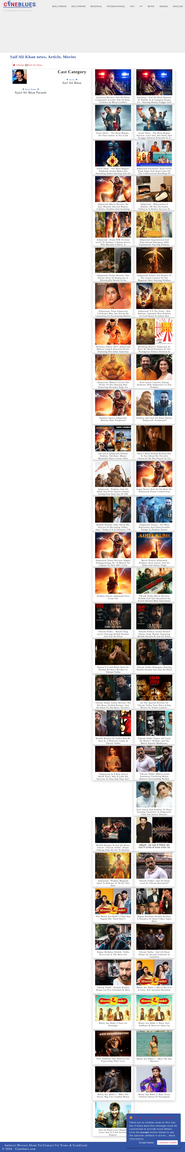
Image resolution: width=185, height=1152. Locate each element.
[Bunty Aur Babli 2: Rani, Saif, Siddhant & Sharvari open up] (154, 1008)
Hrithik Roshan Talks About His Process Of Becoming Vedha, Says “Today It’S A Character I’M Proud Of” (113, 528)
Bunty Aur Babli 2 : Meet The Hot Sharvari (154, 1060)
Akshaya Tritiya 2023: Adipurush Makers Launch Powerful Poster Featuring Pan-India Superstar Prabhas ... (113, 350)
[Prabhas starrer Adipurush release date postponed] (113, 403)
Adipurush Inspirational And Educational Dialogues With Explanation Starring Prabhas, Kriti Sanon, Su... (154, 243)
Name (21, 65)
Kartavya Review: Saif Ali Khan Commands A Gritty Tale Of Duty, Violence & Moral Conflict (113, 99)
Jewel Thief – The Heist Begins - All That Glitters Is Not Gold (113, 134)
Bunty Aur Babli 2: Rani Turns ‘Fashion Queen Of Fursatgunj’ (154, 1095)
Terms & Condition (73, 1145)
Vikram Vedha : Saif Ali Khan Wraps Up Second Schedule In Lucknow (154, 954)
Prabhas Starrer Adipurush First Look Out (113, 597)
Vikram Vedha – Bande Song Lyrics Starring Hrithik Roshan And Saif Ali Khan (113, 634)
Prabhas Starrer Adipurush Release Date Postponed (113, 419)
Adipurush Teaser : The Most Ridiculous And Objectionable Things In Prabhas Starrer (154, 527)
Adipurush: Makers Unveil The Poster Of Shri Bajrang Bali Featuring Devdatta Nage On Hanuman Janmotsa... (113, 386)
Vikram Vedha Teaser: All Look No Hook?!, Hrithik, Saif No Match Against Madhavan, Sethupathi (154, 742)
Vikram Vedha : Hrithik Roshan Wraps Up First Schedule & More (113, 988)
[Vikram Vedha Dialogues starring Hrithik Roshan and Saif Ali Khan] (154, 652)
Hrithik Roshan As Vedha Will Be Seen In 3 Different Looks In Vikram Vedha (113, 740)
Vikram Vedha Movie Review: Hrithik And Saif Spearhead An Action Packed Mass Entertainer (154, 598)
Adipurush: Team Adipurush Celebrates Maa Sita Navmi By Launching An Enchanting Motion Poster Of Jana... (113, 315)
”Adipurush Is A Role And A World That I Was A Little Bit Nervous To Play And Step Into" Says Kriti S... (113, 778)
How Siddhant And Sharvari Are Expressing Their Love (113, 1059)
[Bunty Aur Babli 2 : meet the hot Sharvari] (154, 1043)
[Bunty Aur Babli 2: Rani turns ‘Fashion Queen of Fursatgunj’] (154, 1079)
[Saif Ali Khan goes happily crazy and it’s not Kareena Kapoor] (113, 1115)
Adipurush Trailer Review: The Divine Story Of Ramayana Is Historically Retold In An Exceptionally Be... (113, 279)
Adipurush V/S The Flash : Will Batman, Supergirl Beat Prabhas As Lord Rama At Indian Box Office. (154, 315)
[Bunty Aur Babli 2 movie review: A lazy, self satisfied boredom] (154, 972)
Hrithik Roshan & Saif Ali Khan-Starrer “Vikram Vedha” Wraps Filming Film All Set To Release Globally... (113, 849)
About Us (35, 1145)
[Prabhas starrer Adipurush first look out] (113, 581)
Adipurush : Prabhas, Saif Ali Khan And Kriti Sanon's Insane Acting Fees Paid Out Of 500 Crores (113, 493)
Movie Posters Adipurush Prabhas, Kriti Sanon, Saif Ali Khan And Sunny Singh (154, 562)
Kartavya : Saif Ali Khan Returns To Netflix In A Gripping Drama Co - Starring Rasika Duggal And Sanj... (154, 101)
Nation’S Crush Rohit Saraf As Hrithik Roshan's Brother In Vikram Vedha (113, 669)
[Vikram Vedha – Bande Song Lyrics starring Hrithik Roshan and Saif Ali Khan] (113, 616)
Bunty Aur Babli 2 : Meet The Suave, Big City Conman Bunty (113, 1095)
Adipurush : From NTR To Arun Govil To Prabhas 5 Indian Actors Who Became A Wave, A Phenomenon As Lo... (113, 243)
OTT (132, 6)
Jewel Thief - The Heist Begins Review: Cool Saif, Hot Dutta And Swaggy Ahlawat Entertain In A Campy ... (154, 136)
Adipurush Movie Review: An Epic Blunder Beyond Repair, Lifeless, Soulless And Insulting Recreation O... (113, 208)
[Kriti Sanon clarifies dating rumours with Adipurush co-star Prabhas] (154, 367)
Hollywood (78, 6)
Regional (96, 6)
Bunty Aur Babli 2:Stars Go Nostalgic (113, 1024)
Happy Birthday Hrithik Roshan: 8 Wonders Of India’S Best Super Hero (154, 918)
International (116, 6)
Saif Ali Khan (35, 65)
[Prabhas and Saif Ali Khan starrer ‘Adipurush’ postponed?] (154, 403)
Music (151, 6)
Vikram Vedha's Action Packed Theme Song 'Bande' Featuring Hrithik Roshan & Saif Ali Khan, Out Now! (154, 635)
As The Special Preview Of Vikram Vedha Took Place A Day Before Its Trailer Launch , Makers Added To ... (154, 706)
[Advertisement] (92, 32)
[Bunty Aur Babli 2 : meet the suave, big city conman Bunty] (113, 1079)
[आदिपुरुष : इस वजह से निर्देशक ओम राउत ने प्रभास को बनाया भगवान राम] (154, 830)
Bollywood (59, 6)
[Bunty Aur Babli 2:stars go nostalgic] (113, 1008)
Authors (9, 1145)
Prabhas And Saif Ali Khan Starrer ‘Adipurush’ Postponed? (154, 419)
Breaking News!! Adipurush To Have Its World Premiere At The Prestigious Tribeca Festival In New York (154, 350)
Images (164, 6)
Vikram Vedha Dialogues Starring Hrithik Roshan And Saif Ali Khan (154, 668)
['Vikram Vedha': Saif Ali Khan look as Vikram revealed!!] (154, 866)
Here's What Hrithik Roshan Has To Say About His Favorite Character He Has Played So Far (154, 455)
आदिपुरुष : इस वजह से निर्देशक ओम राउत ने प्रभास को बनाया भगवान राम (154, 846)
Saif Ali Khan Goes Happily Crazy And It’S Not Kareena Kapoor (113, 1132)
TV (141, 6)
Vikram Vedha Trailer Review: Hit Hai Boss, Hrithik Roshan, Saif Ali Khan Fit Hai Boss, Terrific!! (113, 705)
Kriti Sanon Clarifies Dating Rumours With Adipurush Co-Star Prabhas (154, 384)
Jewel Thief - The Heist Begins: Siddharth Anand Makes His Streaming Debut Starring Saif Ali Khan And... (113, 172)
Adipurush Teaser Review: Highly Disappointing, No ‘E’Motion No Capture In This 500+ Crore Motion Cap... (113, 564)
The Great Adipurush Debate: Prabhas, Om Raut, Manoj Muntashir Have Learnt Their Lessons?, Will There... (113, 457)
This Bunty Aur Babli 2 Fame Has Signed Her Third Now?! (113, 917)
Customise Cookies (167, 1142)
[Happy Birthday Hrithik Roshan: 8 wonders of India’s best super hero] (154, 901)
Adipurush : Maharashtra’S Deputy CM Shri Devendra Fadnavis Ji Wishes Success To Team (154, 208)
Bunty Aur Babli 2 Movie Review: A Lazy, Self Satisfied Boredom (154, 988)
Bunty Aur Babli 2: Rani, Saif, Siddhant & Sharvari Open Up (154, 1024)
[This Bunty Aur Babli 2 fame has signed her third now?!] (113, 901)
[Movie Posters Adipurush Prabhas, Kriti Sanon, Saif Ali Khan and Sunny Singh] (154, 545)
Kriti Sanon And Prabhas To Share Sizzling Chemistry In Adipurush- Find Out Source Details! (154, 812)
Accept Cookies (146, 1142)
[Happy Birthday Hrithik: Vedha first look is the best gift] (113, 937)
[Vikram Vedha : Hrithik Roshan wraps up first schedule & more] (113, 972)
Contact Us (50, 1145)
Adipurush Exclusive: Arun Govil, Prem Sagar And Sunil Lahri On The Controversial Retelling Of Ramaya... (154, 172)
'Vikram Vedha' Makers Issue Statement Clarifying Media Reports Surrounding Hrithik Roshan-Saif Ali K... (154, 777)
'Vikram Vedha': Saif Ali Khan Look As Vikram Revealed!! (154, 882)
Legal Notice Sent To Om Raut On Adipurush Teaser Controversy (154, 490)
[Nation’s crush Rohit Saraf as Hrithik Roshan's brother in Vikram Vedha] (113, 652)
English (178, 6)
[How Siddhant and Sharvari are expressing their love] (113, 1043)
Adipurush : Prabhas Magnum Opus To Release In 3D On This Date (113, 883)
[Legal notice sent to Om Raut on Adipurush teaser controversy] (154, 474)
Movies (22, 1145)
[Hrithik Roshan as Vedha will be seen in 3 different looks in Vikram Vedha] (113, 723)
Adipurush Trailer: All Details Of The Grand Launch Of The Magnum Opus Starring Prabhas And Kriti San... (154, 279)
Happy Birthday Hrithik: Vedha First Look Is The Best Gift (113, 953)
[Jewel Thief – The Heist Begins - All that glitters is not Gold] (113, 118)
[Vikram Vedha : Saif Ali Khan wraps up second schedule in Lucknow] (154, 937)
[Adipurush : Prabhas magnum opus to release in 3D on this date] (113, 866)
